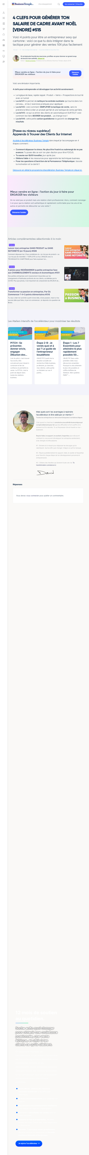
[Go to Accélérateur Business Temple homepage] (22, 3)
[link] (3, 34)
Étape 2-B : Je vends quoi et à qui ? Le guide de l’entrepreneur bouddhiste (46, 348)
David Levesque (30, 61)
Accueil (15, 50)
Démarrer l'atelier (75, 73)
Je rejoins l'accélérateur (27, 1143)
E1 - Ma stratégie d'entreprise (28, 50)
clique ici (41, 58)
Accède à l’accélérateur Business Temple (31, 140)
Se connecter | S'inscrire (73, 4)
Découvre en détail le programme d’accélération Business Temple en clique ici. (47, 170)
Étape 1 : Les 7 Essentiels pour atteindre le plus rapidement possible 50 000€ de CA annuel (72, 348)
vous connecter (32, 496)
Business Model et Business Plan (49, 50)
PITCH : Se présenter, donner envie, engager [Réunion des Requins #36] (18, 348)
